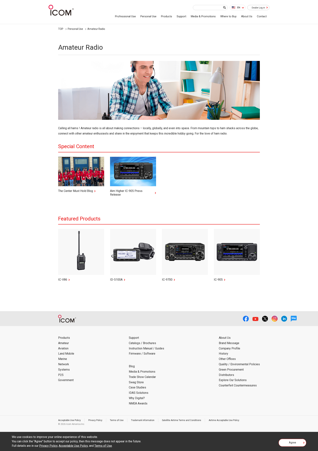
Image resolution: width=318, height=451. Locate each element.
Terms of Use (116, 420)
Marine (62, 359)
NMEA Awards (138, 403)
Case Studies (137, 387)
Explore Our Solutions (233, 380)
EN (238, 7)
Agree (292, 442)
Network (63, 364)
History (223, 353)
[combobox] (237, 7)
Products (166, 16)
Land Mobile (66, 353)
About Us (246, 16)
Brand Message (229, 343)
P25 (60, 375)
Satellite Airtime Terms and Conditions (181, 420)
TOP (60, 28)
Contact (262, 16)
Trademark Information (142, 420)
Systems (64, 369)
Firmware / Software (142, 353)
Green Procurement (231, 369)
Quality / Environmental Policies (239, 364)
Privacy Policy (95, 420)
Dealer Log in (258, 7)
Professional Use (125, 16)
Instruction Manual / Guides (146, 348)
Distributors (226, 375)
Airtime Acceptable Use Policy (224, 420)
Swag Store (136, 382)
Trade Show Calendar (142, 377)
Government (66, 380)
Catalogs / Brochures (142, 343)
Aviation (63, 348)
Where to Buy (228, 16)
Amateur (63, 343)
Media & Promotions (203, 16)
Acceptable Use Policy (69, 420)
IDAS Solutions (138, 393)
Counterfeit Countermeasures (238, 385)
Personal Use (148, 16)
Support (181, 16)
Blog (132, 366)
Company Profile (229, 348)
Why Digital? (137, 398)
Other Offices (227, 359)
